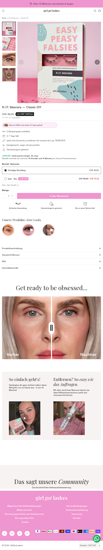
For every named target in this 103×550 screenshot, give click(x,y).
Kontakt (77, 518)
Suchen (25, 522)
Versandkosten (16, 117)
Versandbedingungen (76, 506)
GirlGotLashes (16, 545)
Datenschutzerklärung (77, 510)
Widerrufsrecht (24, 510)
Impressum (77, 514)
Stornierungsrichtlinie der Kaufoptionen (24, 514)
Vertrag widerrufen (24, 518)
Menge (5, 190)
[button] (3, 11)
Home (4, 18)
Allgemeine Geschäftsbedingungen (24, 506)
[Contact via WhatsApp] (96, 538)
